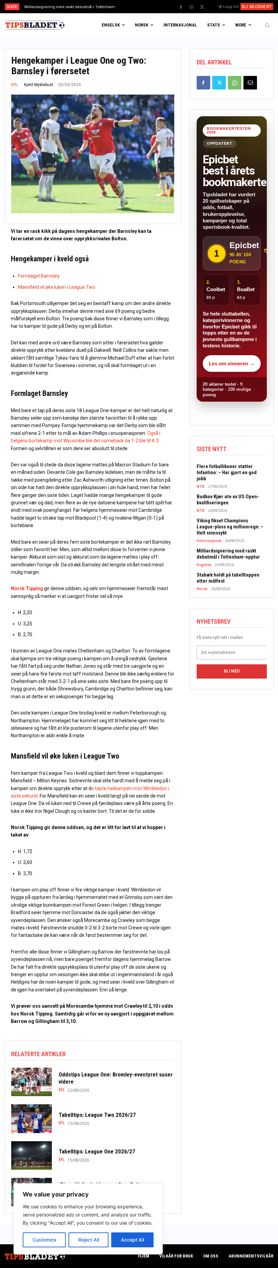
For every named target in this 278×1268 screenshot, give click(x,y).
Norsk (202, 588)
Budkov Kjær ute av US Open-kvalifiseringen (228, 500)
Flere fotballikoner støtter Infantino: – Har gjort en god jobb (227, 472)
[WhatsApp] (234, 82)
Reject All (88, 1240)
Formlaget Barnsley (39, 276)
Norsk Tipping (27, 588)
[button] (267, 25)
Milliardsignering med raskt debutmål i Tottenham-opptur (228, 554)
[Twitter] (202, 7)
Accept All (132, 1240)
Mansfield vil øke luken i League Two (56, 287)
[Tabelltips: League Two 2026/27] (31, 1118)
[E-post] (250, 82)
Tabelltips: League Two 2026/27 (97, 1114)
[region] (88, 1218)
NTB (200, 486)
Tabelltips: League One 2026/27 (97, 1151)
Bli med (232, 671)
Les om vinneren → (232, 363)
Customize (44, 1240)
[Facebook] (181, 7)
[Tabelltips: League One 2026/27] (31, 1155)
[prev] (142, 6)
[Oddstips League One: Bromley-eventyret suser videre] (31, 1082)
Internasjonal (209, 540)
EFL (14, 85)
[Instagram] (191, 7)
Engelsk (204, 564)
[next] (153, 6)
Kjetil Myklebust (38, 85)
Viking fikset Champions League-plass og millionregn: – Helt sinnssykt (230, 527)
